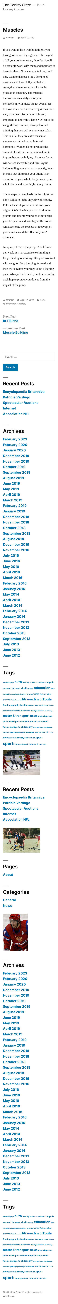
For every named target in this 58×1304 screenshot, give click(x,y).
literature (41, 711)
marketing (48, 711)
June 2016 (11, 561)
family (36, 694)
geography (14, 705)
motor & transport (16, 715)
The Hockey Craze (17, 5)
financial (18, 700)
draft (24, 688)
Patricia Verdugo (16, 397)
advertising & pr (8, 682)
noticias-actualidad (38, 721)
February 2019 (15, 506)
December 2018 (16, 517)
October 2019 (14, 467)
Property (11, 732)
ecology (30, 688)
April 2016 (11, 572)
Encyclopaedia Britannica (24, 392)
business (33, 682)
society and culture (26, 738)
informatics (12, 303)
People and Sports (11, 727)
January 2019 (14, 511)
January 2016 (14, 589)
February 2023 (15, 439)
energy (30, 694)
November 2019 (16, 461)
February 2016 (15, 583)
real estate (29, 732)
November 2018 (16, 522)
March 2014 (12, 605)
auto (18, 682)
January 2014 (14, 616)
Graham (10, 37)
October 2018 (14, 528)
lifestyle (34, 711)
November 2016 (16, 550)
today (19, 744)
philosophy (27, 727)
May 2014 (11, 594)
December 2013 (16, 622)
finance (11, 700)
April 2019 (11, 495)
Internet (9, 408)
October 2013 (14, 633)
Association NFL (16, 414)
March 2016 (12, 578)
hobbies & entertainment (38, 705)
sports (9, 743)
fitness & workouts (37, 699)
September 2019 (16, 472)
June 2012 (11, 655)
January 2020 (14, 450)
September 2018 (16, 533)
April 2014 (11, 600)
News (42, 300)
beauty (26, 682)
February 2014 (15, 611)
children (41, 682)
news (33, 715)
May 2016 (11, 567)
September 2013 (16, 639)
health (23, 705)
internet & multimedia (21, 711)
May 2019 (11, 489)
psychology (20, 732)
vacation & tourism (37, 744)
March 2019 (12, 500)
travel (25, 744)
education (42, 688)
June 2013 (11, 650)
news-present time (18, 721)
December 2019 (16, 456)
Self (36, 732)
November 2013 (16, 628)
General (9, 900)
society (22, 303)
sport (39, 737)
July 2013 (11, 644)
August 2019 (13, 478)
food (5, 705)
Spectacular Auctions (20, 403)
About (8, 875)
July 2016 (11, 555)
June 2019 (11, 483)
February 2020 (15, 445)
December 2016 (16, 544)
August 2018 (13, 539)
